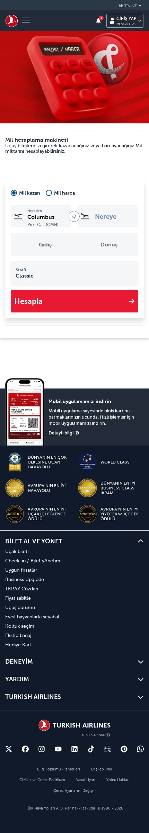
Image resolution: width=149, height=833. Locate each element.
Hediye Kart (18, 644)
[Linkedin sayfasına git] (74, 749)
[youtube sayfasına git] (58, 749)
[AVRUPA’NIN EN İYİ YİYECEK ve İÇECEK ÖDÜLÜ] (87, 513)
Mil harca (64, 193)
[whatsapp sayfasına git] (140, 749)
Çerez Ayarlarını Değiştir (74, 790)
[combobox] (41, 216)
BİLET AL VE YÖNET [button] (33, 541)
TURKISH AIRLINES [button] (33, 696)
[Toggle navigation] (26, 21)
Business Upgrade (24, 579)
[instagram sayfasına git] (41, 749)
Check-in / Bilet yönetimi (33, 560)
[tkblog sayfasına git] (107, 749)
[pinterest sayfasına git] (124, 749)
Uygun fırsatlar (21, 570)
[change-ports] (74, 216)
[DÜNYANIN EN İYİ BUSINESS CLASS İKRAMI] (87, 487)
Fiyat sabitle (18, 598)
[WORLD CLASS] (87, 461)
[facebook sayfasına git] (25, 749)
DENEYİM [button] (19, 661)
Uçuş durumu (20, 607)
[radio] (25, 193)
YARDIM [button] (17, 679)
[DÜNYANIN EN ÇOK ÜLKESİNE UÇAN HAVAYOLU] (14, 461)
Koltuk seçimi (20, 626)
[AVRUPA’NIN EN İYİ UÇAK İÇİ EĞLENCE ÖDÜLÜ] (14, 513)
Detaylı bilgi (61, 433)
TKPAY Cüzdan (21, 588)
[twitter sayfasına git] (8, 749)
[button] (131, 6)
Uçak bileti (16, 551)
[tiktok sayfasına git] (91, 749)
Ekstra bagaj (18, 635)
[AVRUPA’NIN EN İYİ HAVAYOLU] (14, 487)
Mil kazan (29, 193)
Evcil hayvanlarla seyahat (32, 616)
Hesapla (28, 301)
